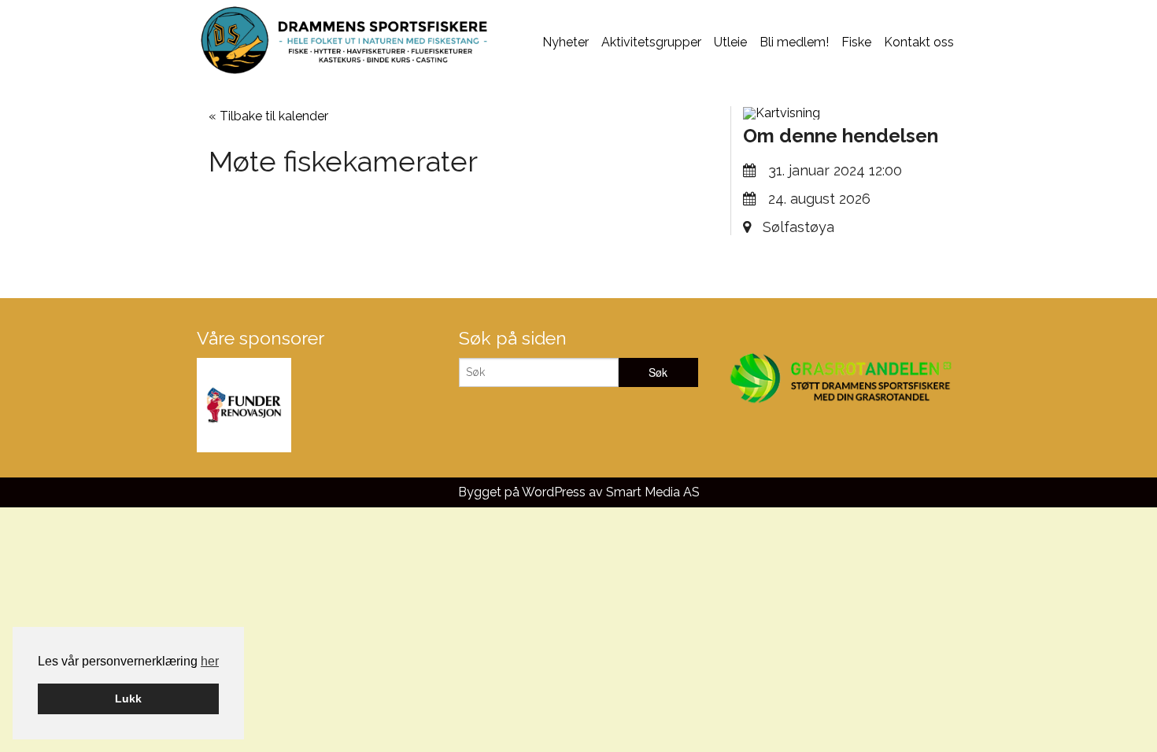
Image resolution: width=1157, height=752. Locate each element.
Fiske (856, 42)
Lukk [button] (128, 698)
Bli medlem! (794, 42)
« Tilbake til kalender (268, 116)
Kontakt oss (919, 42)
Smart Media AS (653, 492)
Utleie (730, 42)
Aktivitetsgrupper (651, 42)
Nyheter (565, 42)
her (210, 661)
